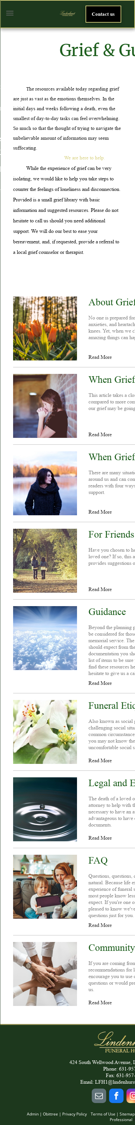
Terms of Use (103, 1114)
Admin (33, 1114)
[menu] (9, 13)
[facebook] (116, 1097)
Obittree (50, 1114)
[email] (99, 1097)
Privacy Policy (74, 1114)
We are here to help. (84, 158)
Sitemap (127, 1114)
